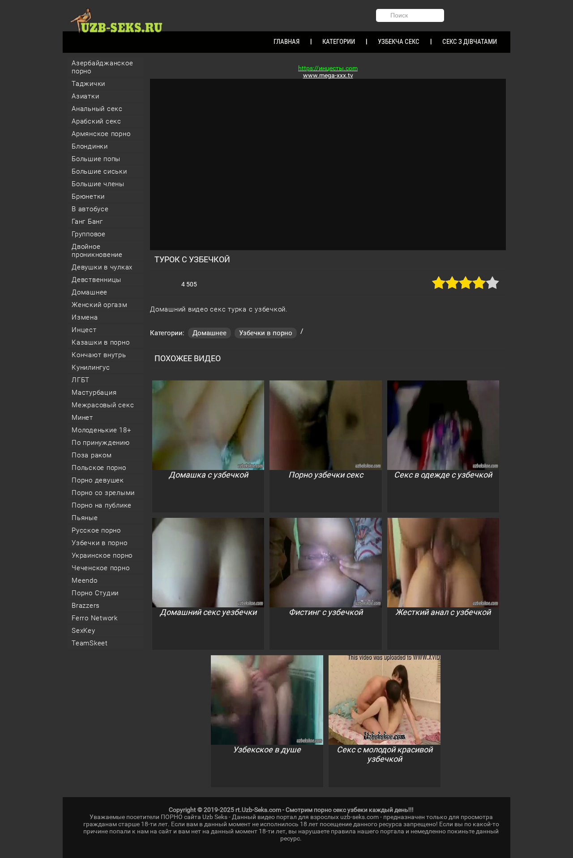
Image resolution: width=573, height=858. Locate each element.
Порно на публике (102, 505)
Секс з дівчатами (469, 42)
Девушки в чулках (102, 267)
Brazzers (86, 606)
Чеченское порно (100, 568)
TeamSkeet (90, 643)
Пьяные (85, 518)
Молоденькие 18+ (101, 430)
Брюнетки (88, 196)
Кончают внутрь (99, 355)
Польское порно (99, 468)
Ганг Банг (87, 222)
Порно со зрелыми (103, 493)
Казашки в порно (100, 342)
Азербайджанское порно (102, 67)
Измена (85, 317)
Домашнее (89, 292)
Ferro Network (95, 618)
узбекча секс (398, 42)
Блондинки (90, 146)
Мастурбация (94, 392)
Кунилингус (91, 367)
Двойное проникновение (97, 251)
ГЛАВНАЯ (286, 42)
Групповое (89, 234)
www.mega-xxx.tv (328, 75)
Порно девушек (98, 480)
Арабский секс (96, 121)
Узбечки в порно (99, 543)
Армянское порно (101, 134)
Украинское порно (102, 555)
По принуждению (101, 443)
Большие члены (98, 184)
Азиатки (85, 96)
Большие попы (96, 159)
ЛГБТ (81, 380)
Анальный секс (97, 109)
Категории (338, 42)
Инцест (84, 330)
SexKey (83, 631)
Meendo (85, 580)
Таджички (88, 84)
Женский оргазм (100, 305)
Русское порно (96, 530)
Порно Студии (95, 593)
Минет (82, 418)
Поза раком (92, 455)
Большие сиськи (99, 171)
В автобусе (90, 209)
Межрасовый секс (103, 405)
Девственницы (96, 280)
